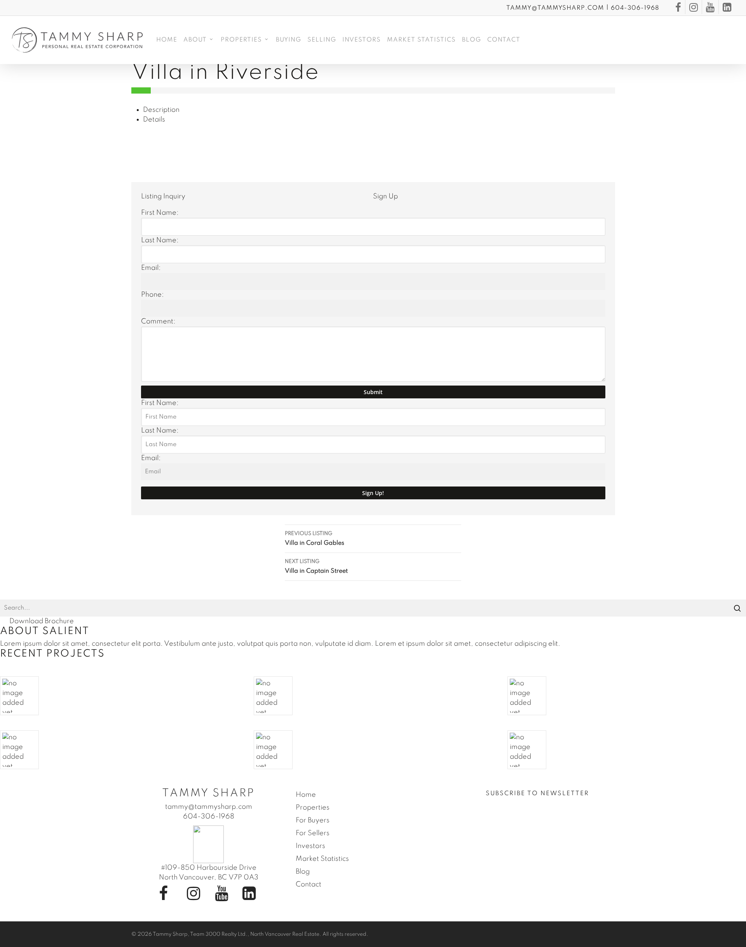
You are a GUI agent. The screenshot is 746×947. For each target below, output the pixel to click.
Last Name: (160, 240)
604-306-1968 (635, 8)
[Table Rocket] (119, 749)
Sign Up (385, 196)
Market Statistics (322, 858)
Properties (312, 807)
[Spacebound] (119, 695)
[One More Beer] (626, 749)
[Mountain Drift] (373, 749)
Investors (310, 846)
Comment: (158, 321)
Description (161, 109)
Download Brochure (41, 621)
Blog (303, 871)
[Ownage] (626, 695)
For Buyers (312, 820)
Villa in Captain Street (316, 566)
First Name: (160, 212)
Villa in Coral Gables (314, 538)
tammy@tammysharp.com (555, 8)
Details (154, 119)
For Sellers (312, 833)
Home (306, 794)
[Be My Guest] (373, 695)
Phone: (152, 294)
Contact (308, 884)
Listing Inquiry (163, 196)
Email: (151, 267)
